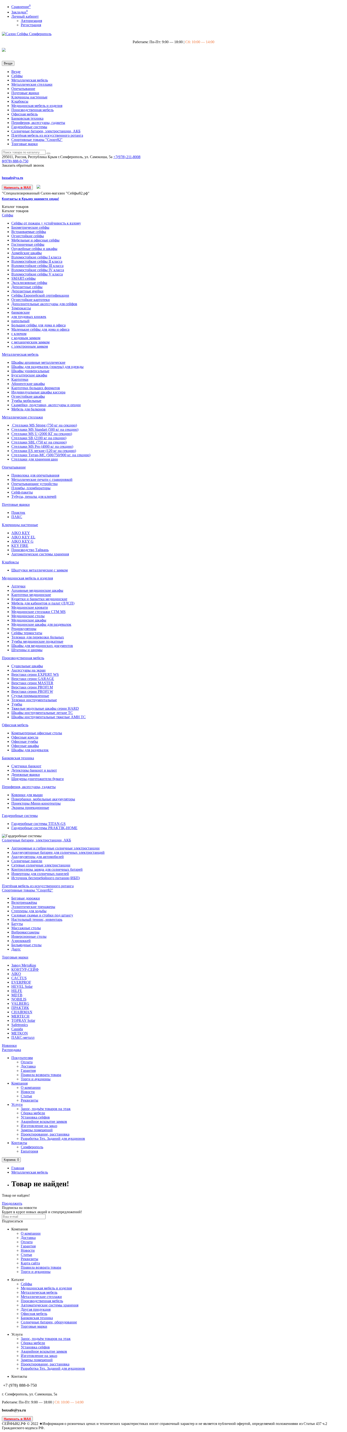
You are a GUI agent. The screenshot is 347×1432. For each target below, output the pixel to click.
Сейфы (17, 76)
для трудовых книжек (28, 317)
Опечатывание (23, 89)
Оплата (27, 1062)
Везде (16, 72)
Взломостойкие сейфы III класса (37, 266)
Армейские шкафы (26, 253)
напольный (20, 321)
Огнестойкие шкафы (28, 396)
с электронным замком (29, 346)
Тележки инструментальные (34, 700)
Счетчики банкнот (26, 766)
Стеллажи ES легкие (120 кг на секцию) (43, 451)
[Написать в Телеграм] (39, 187)
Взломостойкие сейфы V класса (37, 274)
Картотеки (19, 379)
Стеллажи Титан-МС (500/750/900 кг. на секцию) (50, 455)
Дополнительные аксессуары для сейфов (44, 304)
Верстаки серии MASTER (32, 683)
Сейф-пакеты (22, 492)
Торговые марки (24, 144)
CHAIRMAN (21, 1012)
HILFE (16, 991)
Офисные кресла (24, 737)
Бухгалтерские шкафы (29, 375)
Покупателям (22, 1058)
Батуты (17, 924)
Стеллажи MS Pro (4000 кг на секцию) (42, 446)
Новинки (9, 1045)
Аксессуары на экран (28, 670)
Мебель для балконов (28, 409)
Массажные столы (26, 928)
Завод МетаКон (23, 965)
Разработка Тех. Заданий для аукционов (53, 1138)
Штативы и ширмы (26, 650)
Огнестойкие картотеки (30, 300)
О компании (31, 1088)
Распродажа (11, 1050)
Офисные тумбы (24, 741)
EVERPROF (21, 982)
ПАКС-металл (22, 1037)
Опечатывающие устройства (34, 484)
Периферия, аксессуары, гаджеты (38, 123)
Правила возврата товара (41, 1075)
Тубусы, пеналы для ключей (33, 496)
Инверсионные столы (29, 936)
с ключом (18, 334)
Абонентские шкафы (28, 384)
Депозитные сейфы (26, 287)
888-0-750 (15, 161)
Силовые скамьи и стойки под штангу (42, 915)
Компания (19, 1083)
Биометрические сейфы (30, 227)
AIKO (16, 974)
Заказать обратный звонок (23, 165)
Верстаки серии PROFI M (32, 687)
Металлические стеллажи (31, 84)
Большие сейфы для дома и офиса (38, 325)
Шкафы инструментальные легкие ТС (42, 713)
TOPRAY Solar (23, 1020)
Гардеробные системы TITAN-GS (38, 824)
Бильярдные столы (26, 945)
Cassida (17, 1029)
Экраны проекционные (30, 808)
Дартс (16, 949)
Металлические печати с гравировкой (41, 479)
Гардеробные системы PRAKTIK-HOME (44, 828)
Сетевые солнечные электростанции (40, 865)
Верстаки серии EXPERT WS (35, 674)
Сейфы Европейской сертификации (40, 295)
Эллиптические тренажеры (33, 907)
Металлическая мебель (29, 80)
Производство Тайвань (30, 550)
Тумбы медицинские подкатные (37, 641)
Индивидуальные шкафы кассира (38, 392)
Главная (17, 1168)
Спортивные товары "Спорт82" (37, 140)
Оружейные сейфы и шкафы (34, 249)
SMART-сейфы (23, 278)
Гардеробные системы (29, 127)
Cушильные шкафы (27, 666)
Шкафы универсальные (30, 371)
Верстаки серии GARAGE (32, 679)
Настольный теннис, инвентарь (36, 919)
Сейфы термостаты (26, 633)
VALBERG (20, 1003)
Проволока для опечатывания (35, 475)
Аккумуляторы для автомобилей (37, 857)
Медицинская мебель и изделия (36, 106)
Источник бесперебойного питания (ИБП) (45, 878)
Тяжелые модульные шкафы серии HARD (45, 708)
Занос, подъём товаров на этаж (46, 1109)
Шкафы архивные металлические (38, 362)
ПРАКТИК (20, 1008)
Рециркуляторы (23, 629)
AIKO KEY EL (23, 537)
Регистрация (31, 25)
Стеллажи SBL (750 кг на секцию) (39, 442)
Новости (28, 1092)
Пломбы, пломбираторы (31, 488)
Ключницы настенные (29, 97)
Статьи (26, 1096)
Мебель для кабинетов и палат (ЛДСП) (42, 603)
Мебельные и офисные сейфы (35, 240)
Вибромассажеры (25, 932)
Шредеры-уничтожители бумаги (37, 779)
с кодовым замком (25, 338)
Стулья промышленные (30, 696)
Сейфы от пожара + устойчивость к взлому (46, 223)
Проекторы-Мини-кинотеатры (36, 803)
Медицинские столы (28, 616)
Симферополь (32, 1147)
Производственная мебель (32, 110)
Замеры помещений (37, 1130)
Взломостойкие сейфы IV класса (37, 270)
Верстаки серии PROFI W (32, 691)
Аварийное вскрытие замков (44, 1121)
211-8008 (126, 157)
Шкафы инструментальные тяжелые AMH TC (48, 717)
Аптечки (18, 586)
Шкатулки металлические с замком (39, 570)
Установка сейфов (35, 1117)
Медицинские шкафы (28, 620)
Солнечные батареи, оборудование (49, 1322)
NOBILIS (18, 999)
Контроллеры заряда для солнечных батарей (47, 869)
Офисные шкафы (25, 746)
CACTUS (19, 978)
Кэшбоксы (19, 101)
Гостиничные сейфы (27, 244)
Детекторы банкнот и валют (34, 770)
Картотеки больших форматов (35, 388)
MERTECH (20, 1016)
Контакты (19, 1143)
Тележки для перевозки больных (37, 637)
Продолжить (12, 1203)
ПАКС (16, 517)
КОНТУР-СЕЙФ (25, 969)
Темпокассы (21, 308)
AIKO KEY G (22, 541)
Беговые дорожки (25, 898)
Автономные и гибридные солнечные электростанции (55, 848)
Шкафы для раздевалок (30, 750)
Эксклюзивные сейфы (29, 283)
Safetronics (19, 1025)
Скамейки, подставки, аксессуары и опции (46, 405)
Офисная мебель (24, 114)
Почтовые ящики (25, 93)
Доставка (28, 1066)
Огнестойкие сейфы (27, 236)
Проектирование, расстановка (45, 1134)
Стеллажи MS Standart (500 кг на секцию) (44, 429)
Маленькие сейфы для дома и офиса (40, 329)
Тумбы (16, 704)
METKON (19, 1033)
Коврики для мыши (27, 795)
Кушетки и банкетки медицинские (39, 599)
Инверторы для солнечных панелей (40, 874)
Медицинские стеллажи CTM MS (38, 612)
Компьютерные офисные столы (36, 733)
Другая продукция (36, 1309)
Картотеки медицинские (31, 595)
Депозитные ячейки (27, 291)
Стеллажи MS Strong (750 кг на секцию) (44, 425)
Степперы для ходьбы (29, 911)
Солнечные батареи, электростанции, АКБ (45, 131)
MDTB (16, 995)
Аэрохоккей (21, 941)
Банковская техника (27, 118)
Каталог (15, 211)
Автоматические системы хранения (40, 554)
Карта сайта (30, 1263)
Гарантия (28, 1071)
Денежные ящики (25, 775)
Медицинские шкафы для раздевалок (41, 624)
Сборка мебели (33, 1113)
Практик (18, 513)
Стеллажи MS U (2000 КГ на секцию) (41, 434)
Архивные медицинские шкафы (37, 590)
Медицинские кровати (29, 607)
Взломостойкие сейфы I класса (36, 257)
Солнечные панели (26, 861)
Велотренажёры (24, 902)
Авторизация (31, 21)
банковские (20, 312)
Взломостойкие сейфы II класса (36, 261)
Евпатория (29, 1151)
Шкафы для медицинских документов (42, 646)
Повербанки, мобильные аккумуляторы (43, 799)
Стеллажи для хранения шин (34, 459)
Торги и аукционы (36, 1079)
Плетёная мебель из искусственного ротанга (47, 135)
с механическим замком (30, 342)
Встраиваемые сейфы (28, 232)
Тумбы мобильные (26, 401)
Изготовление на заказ (39, 1126)
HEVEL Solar (22, 986)
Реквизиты (29, 1100)
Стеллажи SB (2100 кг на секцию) (38, 438)
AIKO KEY (20, 533)
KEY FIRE (19, 546)
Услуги (17, 1105)
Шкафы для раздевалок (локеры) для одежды (47, 367)
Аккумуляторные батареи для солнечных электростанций (58, 852)
